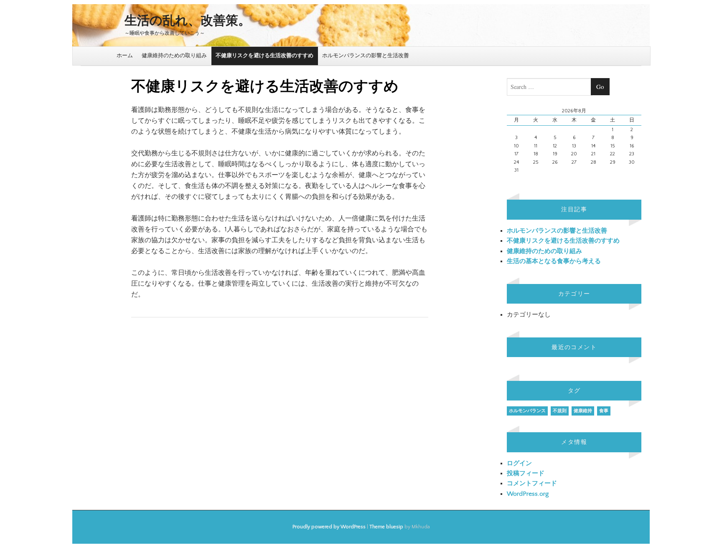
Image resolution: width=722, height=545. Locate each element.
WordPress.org (528, 493)
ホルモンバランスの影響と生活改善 (365, 55)
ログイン (519, 463)
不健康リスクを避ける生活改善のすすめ (264, 55)
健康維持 (583, 410)
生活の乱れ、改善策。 (188, 21)
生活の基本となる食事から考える (554, 261)
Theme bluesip (386, 527)
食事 (603, 410)
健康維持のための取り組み (174, 55)
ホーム (125, 55)
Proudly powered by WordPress (329, 527)
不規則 (560, 410)
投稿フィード (525, 473)
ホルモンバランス (527, 410)
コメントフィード (532, 483)
